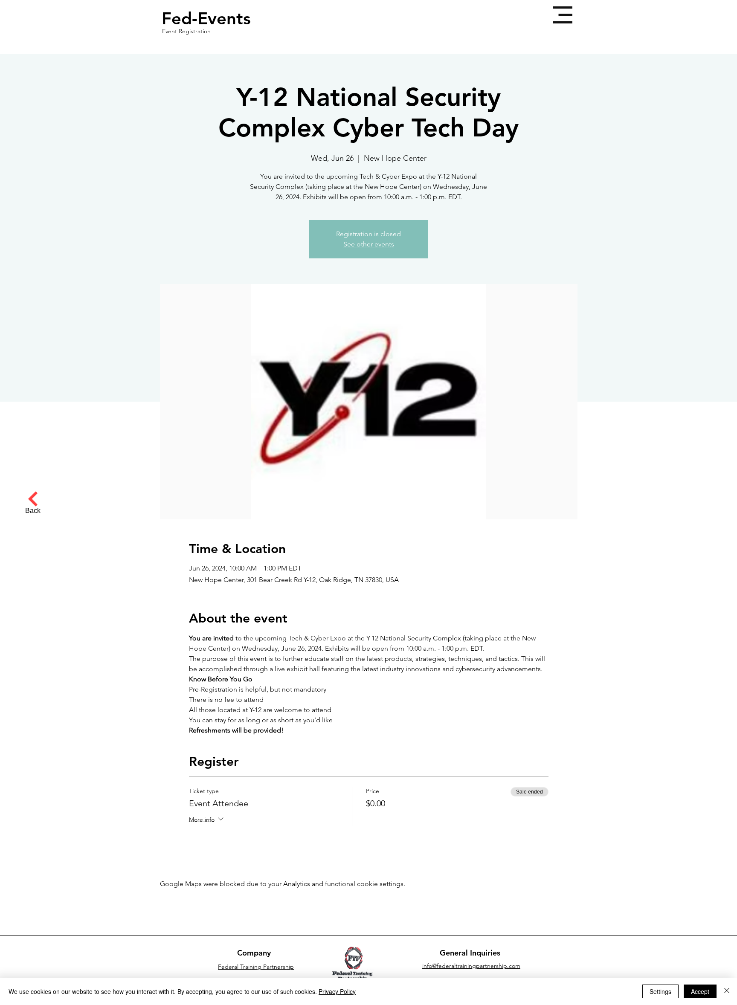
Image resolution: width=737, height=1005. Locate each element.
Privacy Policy (337, 991)
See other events (368, 244)
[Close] (727, 991)
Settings (660, 991)
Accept (700, 991)
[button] (562, 14)
